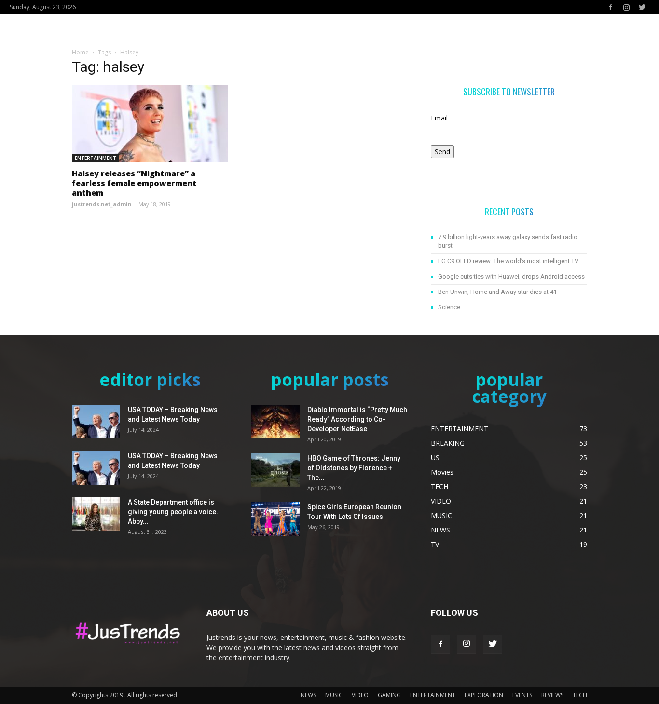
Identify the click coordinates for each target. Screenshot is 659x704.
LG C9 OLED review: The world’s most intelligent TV (508, 261)
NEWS (308, 695)
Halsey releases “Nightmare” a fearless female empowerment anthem (134, 183)
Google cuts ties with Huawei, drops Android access (511, 276)
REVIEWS (552, 695)
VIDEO (360, 695)
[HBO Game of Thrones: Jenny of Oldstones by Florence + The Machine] (275, 470)
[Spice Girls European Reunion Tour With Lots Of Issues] (275, 519)
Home (80, 52)
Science (449, 307)
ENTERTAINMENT (95, 158)
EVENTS (522, 695)
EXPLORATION (484, 695)
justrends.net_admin (102, 204)
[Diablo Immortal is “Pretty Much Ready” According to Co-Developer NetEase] (275, 421)
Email (439, 117)
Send (442, 151)
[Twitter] (642, 7)
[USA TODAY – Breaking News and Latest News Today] (96, 421)
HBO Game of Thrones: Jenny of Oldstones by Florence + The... (353, 467)
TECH (580, 695)
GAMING (389, 695)
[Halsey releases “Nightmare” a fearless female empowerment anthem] (150, 123)
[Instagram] (626, 7)
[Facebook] (610, 7)
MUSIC (334, 695)
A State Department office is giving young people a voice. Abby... (173, 511)
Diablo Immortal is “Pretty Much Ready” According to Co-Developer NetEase (357, 419)
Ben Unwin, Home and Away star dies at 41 (497, 291)
